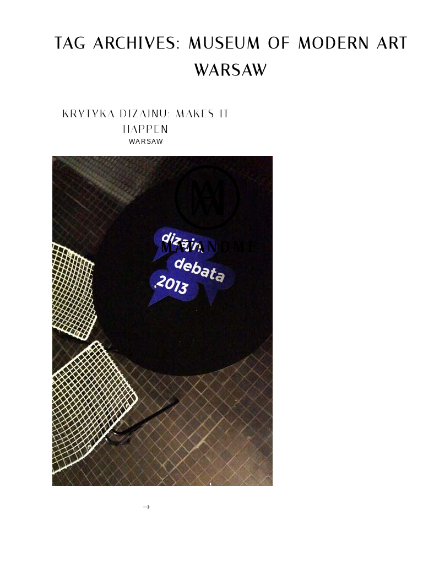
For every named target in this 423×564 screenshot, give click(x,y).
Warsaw (146, 141)
